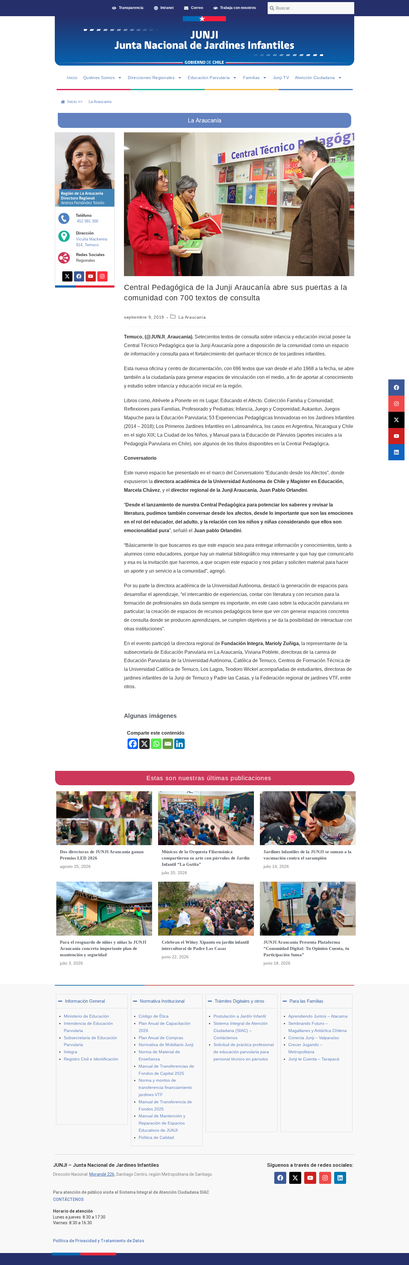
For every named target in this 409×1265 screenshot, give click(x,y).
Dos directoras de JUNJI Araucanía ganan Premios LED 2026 (101, 854)
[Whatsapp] (156, 744)
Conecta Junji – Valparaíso (313, 1037)
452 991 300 (87, 221)
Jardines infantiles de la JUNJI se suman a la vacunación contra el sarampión (307, 854)
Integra (70, 1051)
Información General (85, 1001)
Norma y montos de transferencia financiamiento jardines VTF (165, 1087)
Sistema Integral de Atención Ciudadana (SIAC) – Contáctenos (240, 1030)
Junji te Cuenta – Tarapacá (313, 1059)
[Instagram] (396, 404)
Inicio (72, 77)
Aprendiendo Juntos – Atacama (318, 1016)
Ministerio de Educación (86, 1016)
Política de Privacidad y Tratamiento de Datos (98, 1240)
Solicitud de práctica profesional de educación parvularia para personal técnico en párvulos (243, 1051)
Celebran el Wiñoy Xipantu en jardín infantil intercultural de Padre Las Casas (205, 945)
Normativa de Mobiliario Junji (166, 1044)
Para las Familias (306, 1001)
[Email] (168, 744)
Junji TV (281, 77)
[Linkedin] (396, 452)
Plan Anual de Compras (161, 1037)
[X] (144, 744)
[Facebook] (396, 387)
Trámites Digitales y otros (239, 1001)
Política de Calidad (156, 1137)
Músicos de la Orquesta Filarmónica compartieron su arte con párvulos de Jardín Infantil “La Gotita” (205, 858)
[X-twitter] (396, 420)
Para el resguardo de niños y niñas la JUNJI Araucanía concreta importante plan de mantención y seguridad (103, 948)
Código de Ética (154, 1016)
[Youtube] (396, 436)
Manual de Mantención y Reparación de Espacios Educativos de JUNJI (162, 1123)
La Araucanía (192, 317)
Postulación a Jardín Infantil (239, 1016)
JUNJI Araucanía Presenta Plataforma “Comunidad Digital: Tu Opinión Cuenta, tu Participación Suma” (306, 948)
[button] (92, 1001)
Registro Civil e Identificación (91, 1059)
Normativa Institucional (162, 1001)
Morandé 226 (101, 1174)
